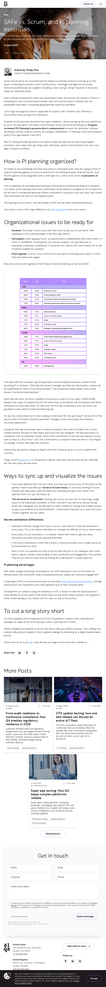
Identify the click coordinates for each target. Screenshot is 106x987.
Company (15, 877)
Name (14, 867)
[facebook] (65, 961)
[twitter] (79, 961)
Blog (6, 14)
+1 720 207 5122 (20, 954)
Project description (20, 886)
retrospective (24, 460)
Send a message (85, 916)
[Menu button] (100, 4)
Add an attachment (20, 916)
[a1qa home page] (5, 4)
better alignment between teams (77, 581)
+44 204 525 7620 (21, 969)
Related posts (53, 833)
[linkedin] (72, 961)
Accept (94, 978)
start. (31, 642)
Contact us (88, 4)
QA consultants (59, 209)
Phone (61, 877)
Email (60, 867)
